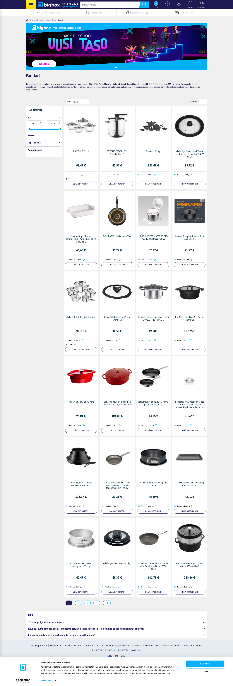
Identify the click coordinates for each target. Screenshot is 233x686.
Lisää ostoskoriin (81, 184)
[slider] (29, 129)
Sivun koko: (193, 101)
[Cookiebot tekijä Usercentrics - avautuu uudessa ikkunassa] (23, 681)
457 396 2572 (70, 3)
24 (106, 603)
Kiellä (205, 671)
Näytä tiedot (46, 681)
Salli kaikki (205, 664)
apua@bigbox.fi (70, 6)
